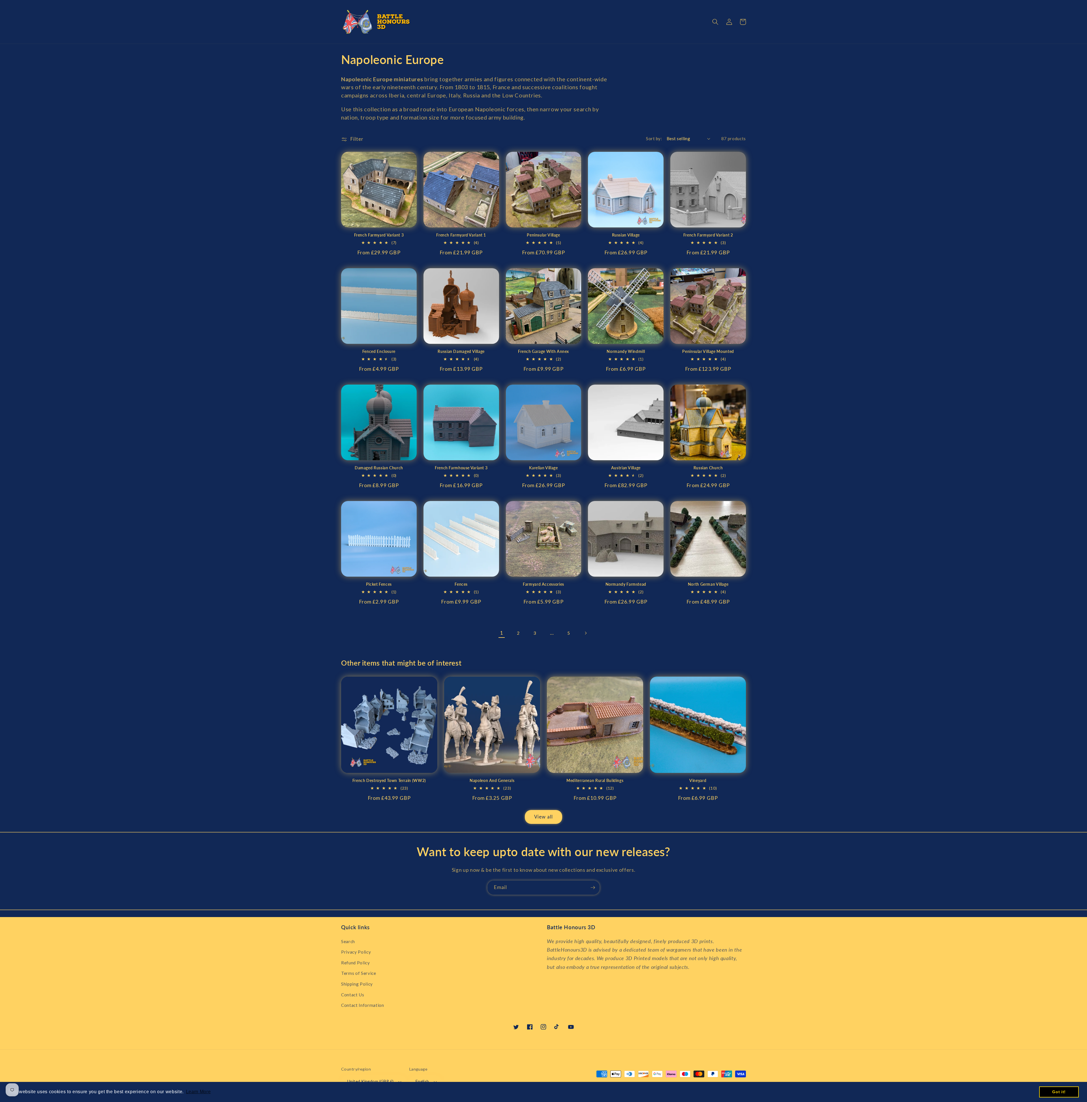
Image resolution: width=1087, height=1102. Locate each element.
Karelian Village (543, 468)
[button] (715, 22)
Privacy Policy (356, 951)
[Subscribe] (593, 888)
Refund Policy (355, 962)
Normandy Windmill (626, 351)
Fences (461, 584)
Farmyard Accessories (543, 584)
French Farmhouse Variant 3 (461, 468)
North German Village (708, 584)
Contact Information (362, 1005)
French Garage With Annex (543, 351)
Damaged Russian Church (379, 468)
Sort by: (654, 138)
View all (543, 817)
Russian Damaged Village (461, 351)
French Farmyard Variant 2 (708, 235)
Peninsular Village (543, 235)
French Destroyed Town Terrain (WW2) (389, 780)
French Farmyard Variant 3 (379, 235)
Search (348, 941)
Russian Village (626, 235)
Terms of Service (358, 973)
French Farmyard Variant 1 (461, 235)
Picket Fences (379, 584)
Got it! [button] (1059, 1092)
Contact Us (352, 994)
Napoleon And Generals (492, 780)
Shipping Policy (357, 983)
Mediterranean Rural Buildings (594, 780)
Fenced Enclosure (378, 351)
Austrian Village (626, 468)
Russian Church (708, 468)
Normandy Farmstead (625, 584)
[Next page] (585, 633)
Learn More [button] (198, 1091)
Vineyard (697, 780)
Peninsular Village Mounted (708, 351)
